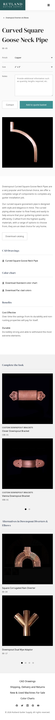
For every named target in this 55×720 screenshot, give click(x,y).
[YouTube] (38, 705)
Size (4, 67)
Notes (4, 76)
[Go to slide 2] (29, 509)
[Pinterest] (33, 705)
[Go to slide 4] (33, 663)
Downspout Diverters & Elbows (16, 18)
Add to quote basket (36, 104)
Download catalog (14, 236)
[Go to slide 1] (25, 509)
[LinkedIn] (27, 705)
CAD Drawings (27, 681)
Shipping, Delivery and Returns (27, 687)
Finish (4, 57)
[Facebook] (17, 705)
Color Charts (28, 698)
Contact (10, 104)
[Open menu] (49, 5)
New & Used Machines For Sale (27, 692)
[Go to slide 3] (29, 663)
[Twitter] (22, 705)
